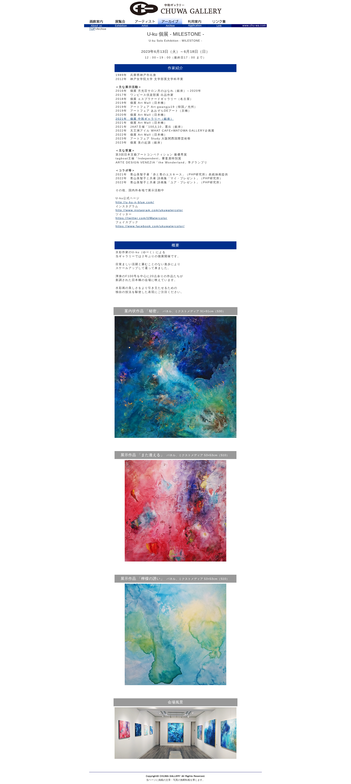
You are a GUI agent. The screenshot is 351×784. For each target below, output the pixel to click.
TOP (92, 28)
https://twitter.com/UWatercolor (141, 218)
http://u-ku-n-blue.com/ (135, 202)
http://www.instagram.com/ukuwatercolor (149, 210)
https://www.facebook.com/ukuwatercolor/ (150, 226)
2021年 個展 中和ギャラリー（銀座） (145, 118)
